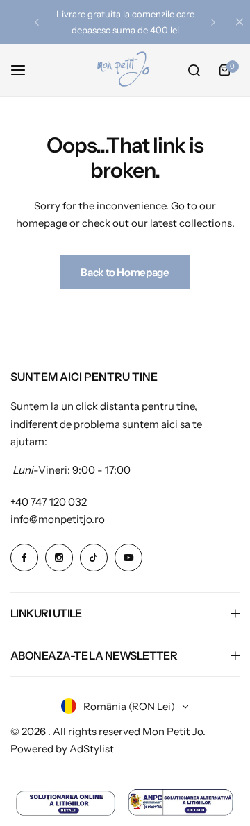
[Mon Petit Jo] (125, 70)
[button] (36, 22)
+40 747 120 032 (48, 501)
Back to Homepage (125, 272)
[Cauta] (193, 70)
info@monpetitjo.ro (57, 519)
